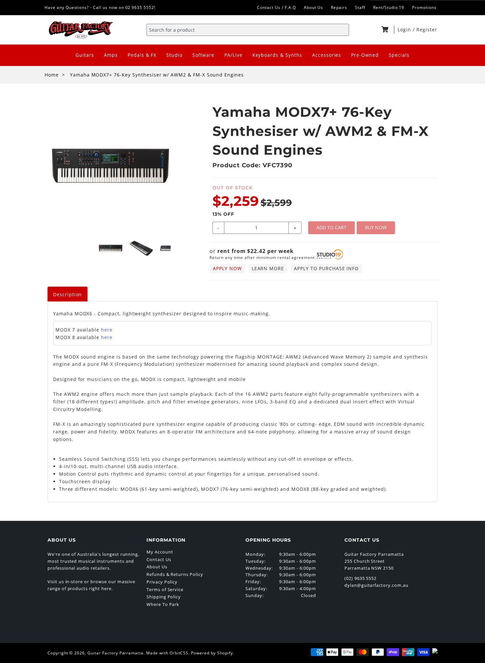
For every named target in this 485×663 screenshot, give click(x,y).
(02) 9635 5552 (360, 578)
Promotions (424, 7)
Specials (399, 55)
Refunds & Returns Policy (174, 574)
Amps (111, 55)
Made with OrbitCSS (167, 653)
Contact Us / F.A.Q (276, 7)
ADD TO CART (331, 227)
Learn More (268, 268)
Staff (360, 7)
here (107, 330)
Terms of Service (164, 589)
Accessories (326, 55)
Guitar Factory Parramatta (115, 653)
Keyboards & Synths (277, 55)
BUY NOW (376, 227)
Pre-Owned (365, 55)
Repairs (339, 7)
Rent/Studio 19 (388, 7)
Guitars (85, 55)
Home (52, 75)
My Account (159, 552)
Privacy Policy (162, 582)
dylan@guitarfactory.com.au (376, 585)
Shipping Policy (163, 597)
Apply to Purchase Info (326, 268)
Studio (174, 55)
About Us (313, 7)
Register (426, 29)
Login (405, 29)
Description (67, 294)
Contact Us (158, 559)
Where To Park (162, 604)
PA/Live (233, 55)
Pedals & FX (142, 55)
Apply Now (227, 268)
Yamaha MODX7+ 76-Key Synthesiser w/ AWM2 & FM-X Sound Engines (157, 75)
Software (203, 55)
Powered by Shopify (212, 653)
